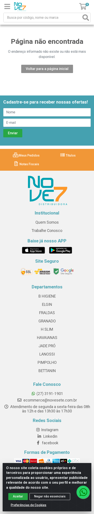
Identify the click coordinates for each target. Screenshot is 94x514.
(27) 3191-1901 (50, 393)
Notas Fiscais (29, 164)
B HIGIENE (47, 296)
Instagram (49, 430)
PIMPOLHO (47, 362)
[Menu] (7, 6)
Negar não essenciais (50, 496)
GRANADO (47, 321)
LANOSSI (47, 354)
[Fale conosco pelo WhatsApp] (83, 492)
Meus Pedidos (29, 155)
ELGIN (47, 304)
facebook (49, 443)
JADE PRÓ (47, 346)
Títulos (70, 155)
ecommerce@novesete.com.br (50, 400)
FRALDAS (47, 313)
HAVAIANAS (47, 337)
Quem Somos (47, 222)
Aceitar (18, 496)
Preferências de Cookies (28, 505)
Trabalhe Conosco (47, 230)
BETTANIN (47, 371)
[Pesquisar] (85, 17)
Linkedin (49, 436)
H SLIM (47, 329)
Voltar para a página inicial (47, 69)
